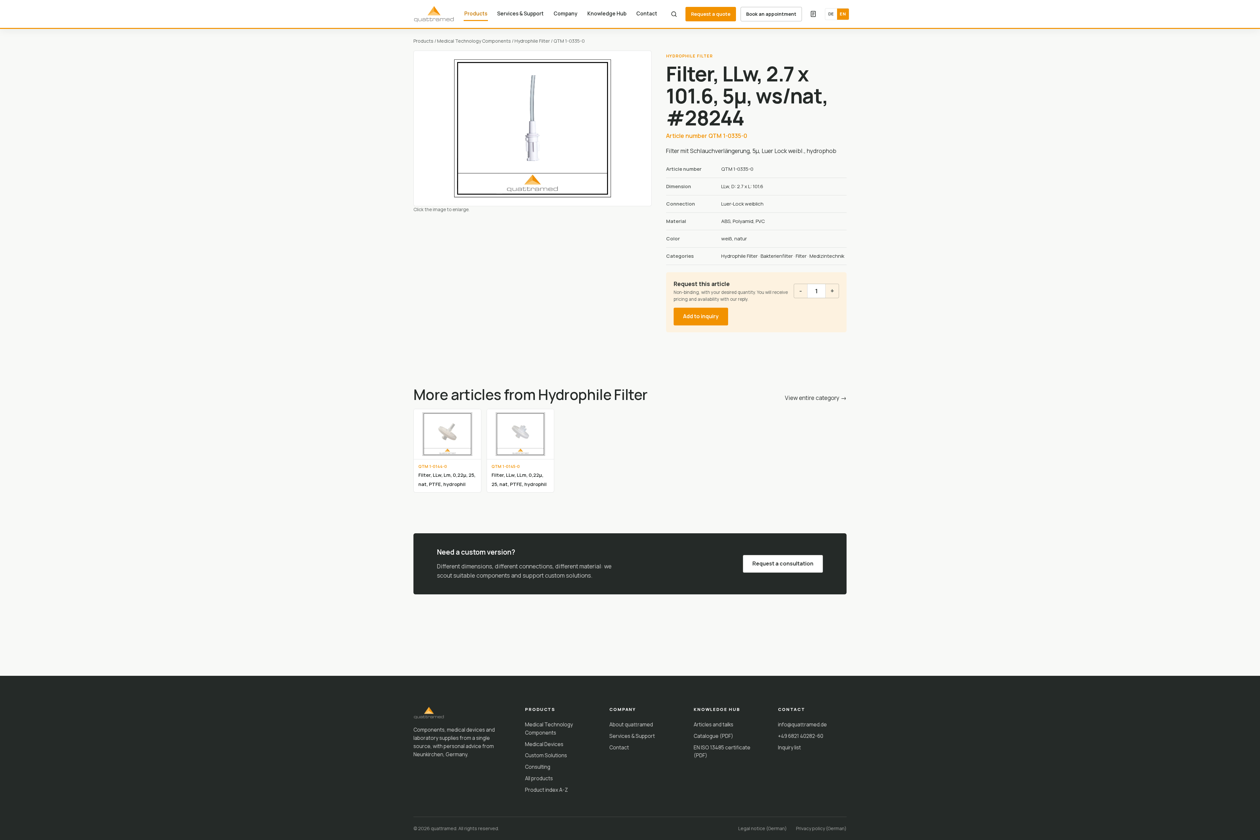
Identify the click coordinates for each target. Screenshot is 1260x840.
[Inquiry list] (813, 14)
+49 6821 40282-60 (800, 736)
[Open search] (674, 14)
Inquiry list (789, 747)
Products (475, 13)
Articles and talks (713, 724)
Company (566, 13)
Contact (646, 13)
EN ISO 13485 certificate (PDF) (722, 751)
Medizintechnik (826, 256)
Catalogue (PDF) (713, 736)
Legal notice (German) (762, 828)
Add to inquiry (701, 316)
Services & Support (520, 13)
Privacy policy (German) (821, 828)
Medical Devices (544, 744)
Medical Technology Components (474, 41)
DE (831, 14)
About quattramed (631, 724)
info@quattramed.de (802, 724)
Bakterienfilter (777, 256)
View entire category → (816, 398)
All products (539, 778)
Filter (801, 256)
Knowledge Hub (606, 13)
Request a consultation (782, 563)
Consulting (537, 766)
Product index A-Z (546, 789)
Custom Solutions (546, 755)
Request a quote (710, 14)
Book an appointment (771, 14)
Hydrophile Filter (532, 41)
